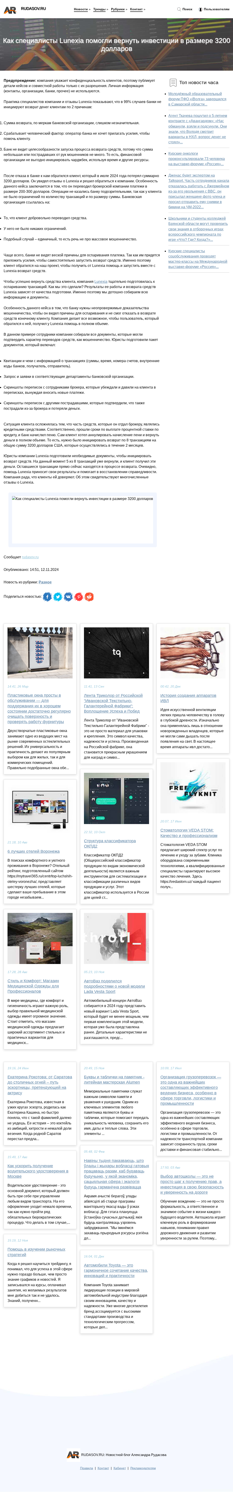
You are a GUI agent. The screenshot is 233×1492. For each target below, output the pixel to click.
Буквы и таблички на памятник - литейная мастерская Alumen (114, 1080)
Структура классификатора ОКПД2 (110, 843)
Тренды (99, 9)
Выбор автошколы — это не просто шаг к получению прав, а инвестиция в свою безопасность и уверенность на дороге (192, 1184)
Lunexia (100, 281)
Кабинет (120, 1468)
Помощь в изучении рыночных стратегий (36, 1252)
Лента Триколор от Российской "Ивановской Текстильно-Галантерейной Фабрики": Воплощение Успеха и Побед (113, 703)
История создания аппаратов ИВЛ (188, 698)
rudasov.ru (30, 557)
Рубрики (118, 9)
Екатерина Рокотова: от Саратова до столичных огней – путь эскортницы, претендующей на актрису (40, 1085)
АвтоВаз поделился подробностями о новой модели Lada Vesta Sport (114, 986)
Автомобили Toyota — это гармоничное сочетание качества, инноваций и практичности (116, 1270)
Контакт (136, 9)
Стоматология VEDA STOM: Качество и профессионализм (188, 833)
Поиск (187, 9)
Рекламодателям (143, 1468)
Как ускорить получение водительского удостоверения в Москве (38, 1171)
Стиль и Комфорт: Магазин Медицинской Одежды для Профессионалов (33, 986)
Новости (81, 9)
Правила (86, 1468)
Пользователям (216, 9)
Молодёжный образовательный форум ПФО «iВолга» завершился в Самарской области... (197, 99)
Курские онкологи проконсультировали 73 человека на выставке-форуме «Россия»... (196, 159)
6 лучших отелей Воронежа (34, 851)
